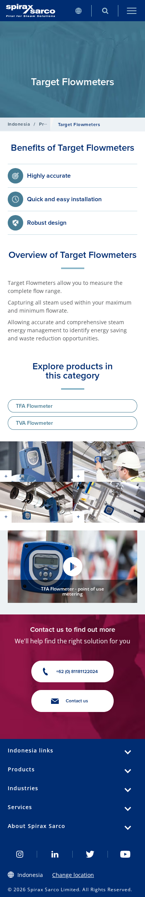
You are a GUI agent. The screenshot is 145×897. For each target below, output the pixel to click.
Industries (23, 788)
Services (20, 807)
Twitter (90, 854)
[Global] (78, 10)
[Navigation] (131, 10)
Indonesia (19, 124)
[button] (72, 566)
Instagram (19, 854)
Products (49, 124)
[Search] (105, 10)
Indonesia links (30, 750)
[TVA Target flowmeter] (36, 461)
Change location (73, 874)
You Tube (125, 854)
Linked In (55, 854)
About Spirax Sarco (36, 826)
